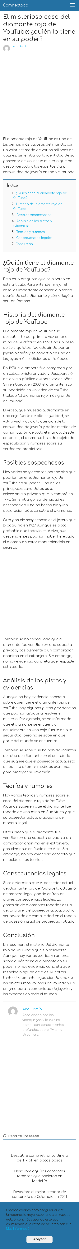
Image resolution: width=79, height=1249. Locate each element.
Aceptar (39, 1239)
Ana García (20, 46)
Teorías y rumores (30, 232)
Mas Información (18, 1228)
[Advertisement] (39, 93)
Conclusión (24, 244)
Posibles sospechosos (33, 215)
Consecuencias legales (34, 238)
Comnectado (15, 5)
